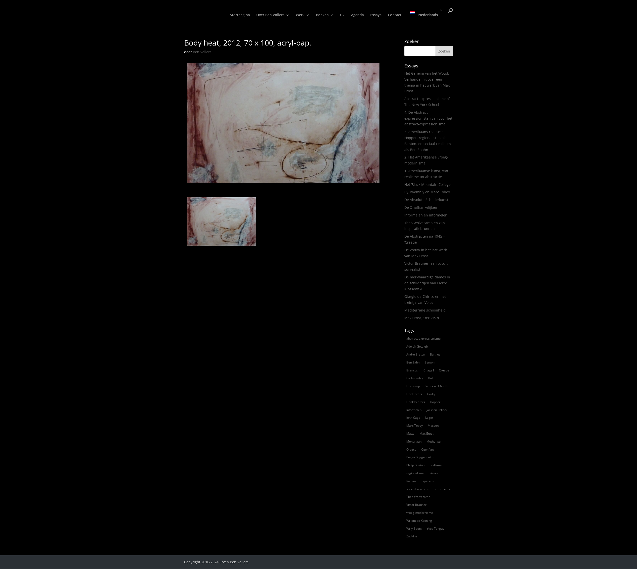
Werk (300, 15)
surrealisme (442, 489)
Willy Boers (414, 528)
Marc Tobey (414, 425)
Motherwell (434, 441)
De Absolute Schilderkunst (426, 199)
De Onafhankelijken (420, 207)
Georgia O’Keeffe (436, 386)
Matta (410, 433)
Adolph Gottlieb (417, 346)
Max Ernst (426, 433)
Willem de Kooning (419, 520)
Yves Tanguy (435, 528)
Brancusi (412, 370)
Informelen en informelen (425, 215)
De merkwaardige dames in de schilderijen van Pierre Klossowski (427, 283)
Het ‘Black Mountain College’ (427, 184)
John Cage (413, 417)
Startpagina (240, 15)
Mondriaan (414, 441)
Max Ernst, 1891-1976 (422, 317)
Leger (429, 417)
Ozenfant (427, 449)
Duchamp (413, 386)
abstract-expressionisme (423, 338)
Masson (433, 425)
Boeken (322, 15)
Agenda (357, 15)
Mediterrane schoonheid (425, 310)
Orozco (411, 449)
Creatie (444, 370)
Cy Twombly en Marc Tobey (427, 192)
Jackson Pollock (436, 410)
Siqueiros (427, 481)
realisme (435, 465)
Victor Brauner (416, 505)
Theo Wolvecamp (418, 497)
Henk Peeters (415, 402)
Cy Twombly (414, 378)
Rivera (433, 473)
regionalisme (415, 473)
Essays (375, 15)
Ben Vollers (202, 52)
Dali (430, 378)
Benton (429, 362)
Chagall (429, 370)
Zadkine (411, 536)
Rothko (411, 481)
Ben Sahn (413, 362)
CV (342, 15)
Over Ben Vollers (270, 15)
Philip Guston (415, 465)
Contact (394, 15)
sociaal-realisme (417, 489)
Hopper (435, 402)
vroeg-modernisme (419, 513)
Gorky (431, 394)
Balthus (435, 354)
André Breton (415, 354)
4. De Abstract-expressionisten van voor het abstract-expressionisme (428, 118)
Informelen (414, 410)
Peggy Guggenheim (419, 457)
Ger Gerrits (414, 394)
